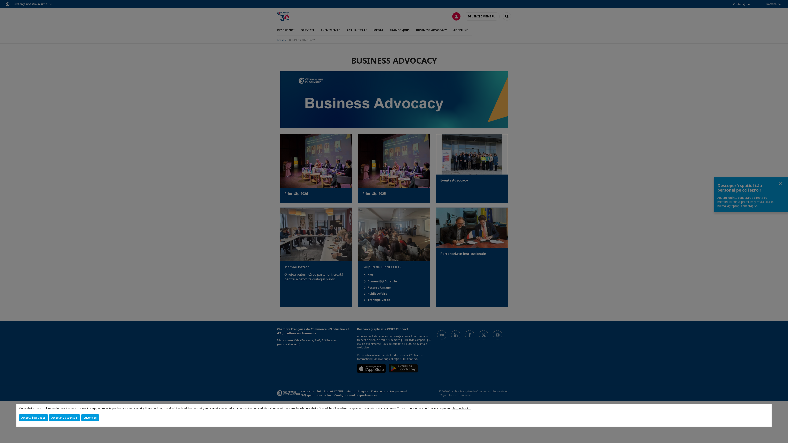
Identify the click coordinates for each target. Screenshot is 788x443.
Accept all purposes (33, 417)
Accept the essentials (64, 417)
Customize (90, 417)
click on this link (461, 408)
